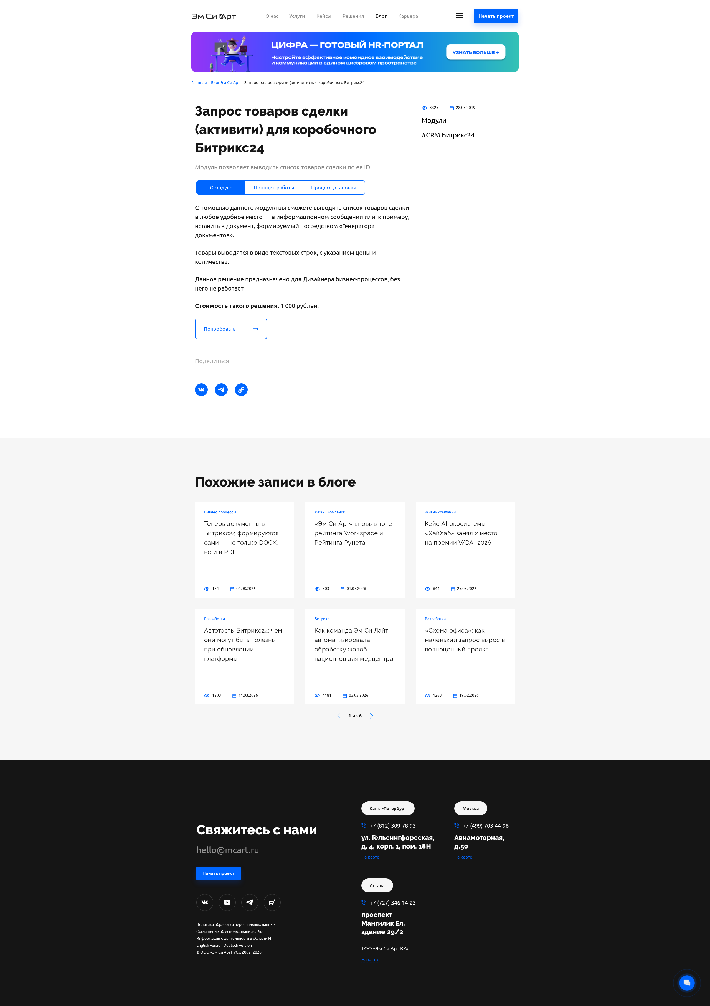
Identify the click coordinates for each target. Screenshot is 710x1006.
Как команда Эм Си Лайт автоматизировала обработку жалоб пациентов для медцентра (354, 644)
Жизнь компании (330, 512)
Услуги (297, 16)
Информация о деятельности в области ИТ (234, 938)
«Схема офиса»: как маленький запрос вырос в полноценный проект (465, 640)
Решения (353, 16)
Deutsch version (238, 945)
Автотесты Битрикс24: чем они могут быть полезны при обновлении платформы (243, 644)
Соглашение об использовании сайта (229, 931)
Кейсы (323, 16)
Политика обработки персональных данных (235, 924)
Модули (434, 120)
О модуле (221, 187)
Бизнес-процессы (220, 512)
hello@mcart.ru (227, 850)
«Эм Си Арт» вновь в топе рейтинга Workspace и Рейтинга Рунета (353, 533)
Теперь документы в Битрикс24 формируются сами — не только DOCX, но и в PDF (241, 538)
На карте (370, 856)
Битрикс (322, 619)
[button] (371, 716)
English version (209, 945)
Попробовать (220, 329)
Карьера (408, 16)
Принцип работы (274, 187)
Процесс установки (333, 187)
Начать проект (496, 16)
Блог (381, 16)
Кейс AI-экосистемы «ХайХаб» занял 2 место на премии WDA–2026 (461, 533)
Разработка (214, 619)
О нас (271, 16)
